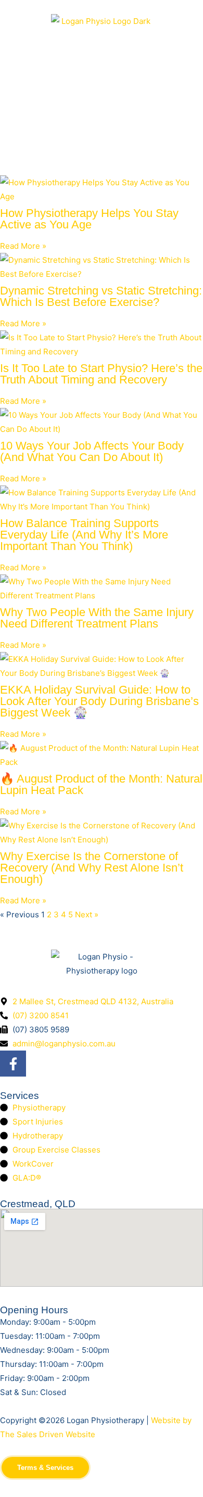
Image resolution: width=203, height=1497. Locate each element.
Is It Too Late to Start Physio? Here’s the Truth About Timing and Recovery (101, 374)
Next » (86, 914)
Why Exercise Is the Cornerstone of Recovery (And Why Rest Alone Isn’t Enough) (91, 868)
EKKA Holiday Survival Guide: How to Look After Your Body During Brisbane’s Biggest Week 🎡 (99, 701)
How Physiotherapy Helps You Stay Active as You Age (89, 219)
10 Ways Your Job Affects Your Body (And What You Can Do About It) (92, 451)
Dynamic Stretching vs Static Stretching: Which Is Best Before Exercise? (101, 296)
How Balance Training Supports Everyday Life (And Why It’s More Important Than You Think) (84, 535)
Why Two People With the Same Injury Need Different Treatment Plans (97, 618)
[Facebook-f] (13, 1064)
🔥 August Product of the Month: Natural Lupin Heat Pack (101, 784)
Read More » (23, 246)
